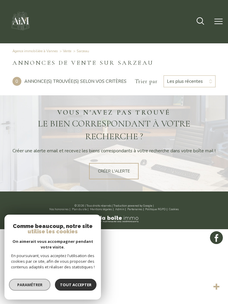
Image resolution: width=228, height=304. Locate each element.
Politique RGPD (155, 209)
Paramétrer (29, 284)
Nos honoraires (59, 209)
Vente (67, 51)
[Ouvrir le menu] (218, 21)
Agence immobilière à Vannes (35, 51)
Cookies (174, 209)
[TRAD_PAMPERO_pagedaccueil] (20, 31)
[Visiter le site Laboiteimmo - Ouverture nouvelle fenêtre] (114, 221)
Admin (119, 209)
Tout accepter (75, 284)
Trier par (146, 81)
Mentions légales (101, 209)
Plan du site (79, 209)
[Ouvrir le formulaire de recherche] (200, 21)
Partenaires (134, 209)
